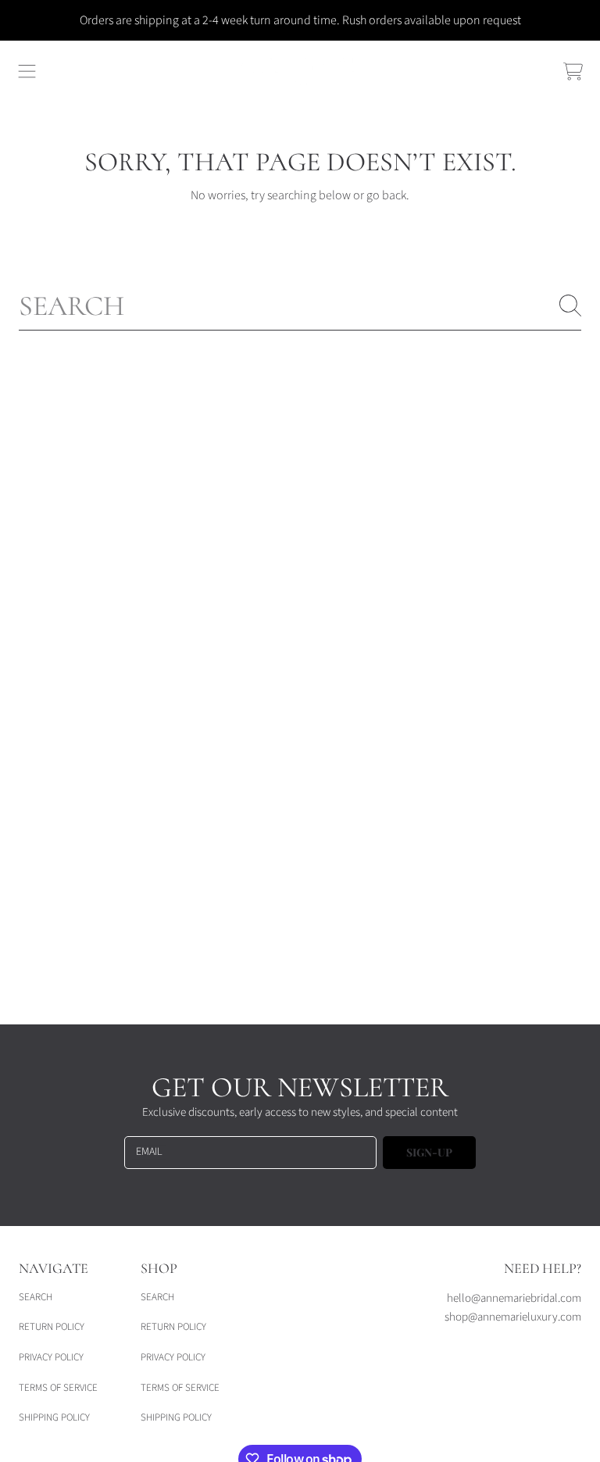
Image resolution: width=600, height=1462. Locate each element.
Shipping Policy (54, 1417)
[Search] (570, 305)
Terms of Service (58, 1388)
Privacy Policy (51, 1357)
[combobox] (300, 305)
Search (35, 1297)
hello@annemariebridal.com (514, 1298)
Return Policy (51, 1327)
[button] (27, 72)
